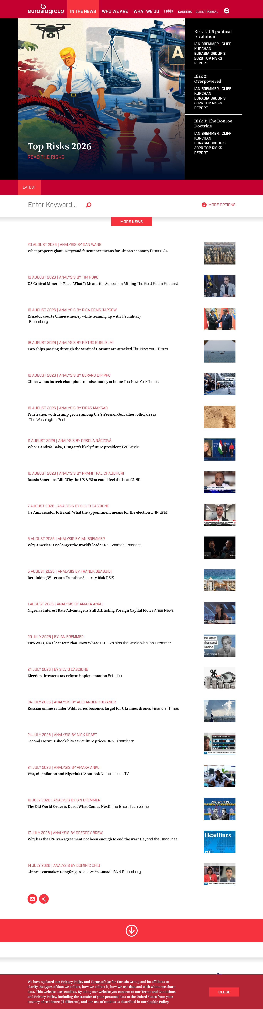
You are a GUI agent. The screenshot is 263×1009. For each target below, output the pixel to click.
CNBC (135, 479)
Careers (185, 12)
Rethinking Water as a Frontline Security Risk (66, 577)
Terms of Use (101, 981)
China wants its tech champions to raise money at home (75, 381)
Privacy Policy (72, 981)
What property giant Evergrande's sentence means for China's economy (88, 251)
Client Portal (207, 12)
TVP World (130, 447)
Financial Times (165, 708)
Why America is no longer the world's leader (65, 545)
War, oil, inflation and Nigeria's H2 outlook (64, 773)
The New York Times (150, 349)
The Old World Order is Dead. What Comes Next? (69, 806)
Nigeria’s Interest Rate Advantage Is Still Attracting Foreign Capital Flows (90, 610)
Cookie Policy (157, 1001)
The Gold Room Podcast (157, 283)
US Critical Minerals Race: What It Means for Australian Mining (82, 283)
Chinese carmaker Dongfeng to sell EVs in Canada (70, 871)
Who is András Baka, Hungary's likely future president (74, 447)
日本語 (168, 11)
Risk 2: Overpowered (207, 79)
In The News (83, 11)
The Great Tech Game (130, 806)
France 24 (159, 251)
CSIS (110, 577)
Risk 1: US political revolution (213, 34)
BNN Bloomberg (120, 741)
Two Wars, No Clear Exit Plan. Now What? (63, 643)
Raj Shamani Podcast (122, 545)
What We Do (146, 11)
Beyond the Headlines (159, 839)
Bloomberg (38, 321)
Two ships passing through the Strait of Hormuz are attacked (80, 349)
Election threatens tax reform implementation (67, 675)
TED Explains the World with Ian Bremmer (135, 643)
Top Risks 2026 (59, 146)
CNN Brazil (160, 512)
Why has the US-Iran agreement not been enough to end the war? (83, 839)
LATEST (29, 187)
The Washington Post (47, 419)
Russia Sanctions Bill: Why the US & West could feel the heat (79, 479)
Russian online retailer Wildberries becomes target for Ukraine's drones (89, 708)
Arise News (164, 610)
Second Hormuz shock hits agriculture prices (67, 741)
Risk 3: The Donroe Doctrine (213, 123)
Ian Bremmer (206, 44)
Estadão (115, 675)
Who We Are (115, 11)
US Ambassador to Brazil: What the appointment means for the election (89, 512)
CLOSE (224, 992)
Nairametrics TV (115, 773)
